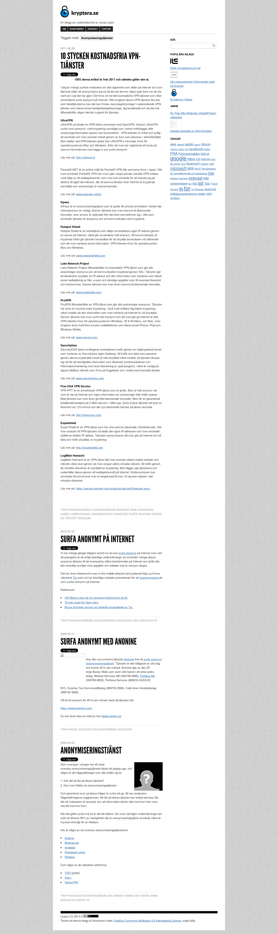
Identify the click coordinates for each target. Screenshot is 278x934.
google (178, 158)
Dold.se (69, 838)
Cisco (181, 149)
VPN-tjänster (84, 517)
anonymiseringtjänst (104, 620)
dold (110, 895)
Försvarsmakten (189, 154)
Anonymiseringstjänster (104, 509)
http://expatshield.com (89, 447)
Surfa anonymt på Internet (97, 539)
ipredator (129, 895)
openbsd (174, 178)
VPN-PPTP (70, 517)
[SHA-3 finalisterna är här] (174, 64)
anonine (73, 728)
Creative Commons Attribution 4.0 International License (147, 920)
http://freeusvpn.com (88, 415)
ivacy (137, 895)
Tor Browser (197, 189)
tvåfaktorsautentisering (183, 194)
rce (190, 183)
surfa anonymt (127, 553)
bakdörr (197, 144)
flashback (118, 895)
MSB (190, 168)
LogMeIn (65, 513)
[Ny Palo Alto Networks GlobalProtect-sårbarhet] (174, 109)
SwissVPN (71, 882)
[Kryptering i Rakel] (174, 95)
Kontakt (93, 28)
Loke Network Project (102, 513)
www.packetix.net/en (89, 194)
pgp (206, 178)
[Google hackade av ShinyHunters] (174, 127)
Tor (75, 577)
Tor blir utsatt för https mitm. (82, 602)
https (191, 158)
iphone (205, 159)
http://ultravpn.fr (85, 157)
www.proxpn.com (87, 337)
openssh (183, 178)
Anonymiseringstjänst (91, 750)
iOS (198, 159)
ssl (200, 182)
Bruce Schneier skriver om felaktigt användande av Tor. (99, 607)
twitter (202, 193)
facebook (196, 148)
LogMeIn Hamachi (80, 513)
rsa (194, 183)
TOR (68, 873)
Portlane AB (147, 676)
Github (205, 154)
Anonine (129, 659)
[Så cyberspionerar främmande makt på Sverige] (174, 77)
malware (204, 163)
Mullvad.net (72, 843)
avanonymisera (149, 577)
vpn (62, 517)
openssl (195, 177)
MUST (198, 168)
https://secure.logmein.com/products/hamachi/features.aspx (113, 488)
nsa (211, 173)
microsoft (178, 168)
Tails (207, 183)
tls (181, 188)
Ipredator (70, 847)
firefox (207, 149)
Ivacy (68, 877)
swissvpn (81, 899)
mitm (135, 620)
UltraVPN (157, 513)
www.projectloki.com (89, 292)
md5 (211, 164)
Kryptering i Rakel (181, 99)
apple (189, 144)
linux (183, 164)
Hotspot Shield (145, 509)
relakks (154, 895)
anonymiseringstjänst (80, 509)
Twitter (106, 28)
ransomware (178, 183)
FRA (174, 153)
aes (173, 143)
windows (175, 198)
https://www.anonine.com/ (76, 708)
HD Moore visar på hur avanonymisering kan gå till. (96, 598)
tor (156, 620)
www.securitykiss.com (90, 378)
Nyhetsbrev (77, 28)
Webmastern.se (111, 716)
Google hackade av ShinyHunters (191, 131)
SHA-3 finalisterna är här (185, 68)
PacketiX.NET (121, 513)
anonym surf (84, 728)
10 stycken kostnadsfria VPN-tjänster (101, 61)
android (180, 144)
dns (187, 149)
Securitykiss (144, 513)
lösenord (193, 163)
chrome (173, 149)
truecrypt (210, 189)
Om (64, 28)
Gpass (133, 509)
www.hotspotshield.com (90, 255)
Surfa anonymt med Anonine (99, 641)
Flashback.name (75, 852)
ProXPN (133, 513)
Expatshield (123, 509)
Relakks (70, 857)
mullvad (145, 895)
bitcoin (206, 144)
